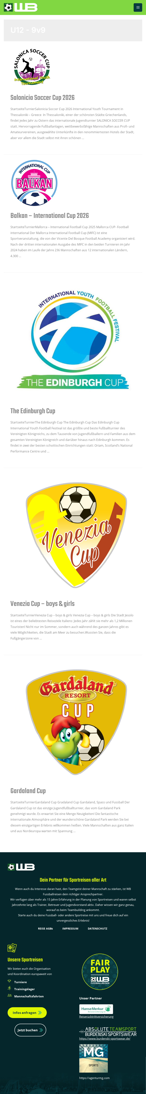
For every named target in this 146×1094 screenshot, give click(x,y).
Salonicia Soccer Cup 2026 (42, 98)
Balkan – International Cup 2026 (49, 216)
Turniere (20, 982)
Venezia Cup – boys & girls (42, 604)
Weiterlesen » (20, 147)
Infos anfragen (24, 1012)
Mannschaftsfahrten (29, 996)
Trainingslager (24, 989)
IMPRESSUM (70, 928)
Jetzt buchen (28, 1030)
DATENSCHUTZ (97, 928)
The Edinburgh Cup (32, 411)
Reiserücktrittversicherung (96, 1016)
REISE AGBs (45, 928)
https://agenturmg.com (94, 1078)
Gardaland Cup (28, 791)
